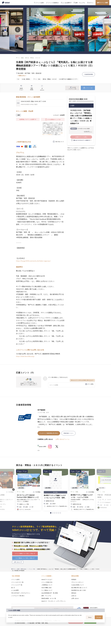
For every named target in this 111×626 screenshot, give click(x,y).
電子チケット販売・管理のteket (18, 569)
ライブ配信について (46, 590)
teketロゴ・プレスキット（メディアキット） (53, 601)
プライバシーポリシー (77, 582)
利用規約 (73, 579)
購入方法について (60, 141)
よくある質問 (15, 590)
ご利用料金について (46, 585)
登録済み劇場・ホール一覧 (48, 598)
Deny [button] (89, 617)
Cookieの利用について (77, 585)
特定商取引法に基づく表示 (78, 590)
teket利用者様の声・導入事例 (49, 593)
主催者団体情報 (88, 74)
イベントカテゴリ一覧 (17, 582)
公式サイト (42, 447)
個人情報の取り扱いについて (79, 587)
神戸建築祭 (41, 410)
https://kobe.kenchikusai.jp (25, 356)
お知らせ (73, 595)
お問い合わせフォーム (62, 439)
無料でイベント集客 (102, 2)
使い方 (13, 587)
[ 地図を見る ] (22, 75)
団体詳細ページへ (68, 433)
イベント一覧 (31, 569)
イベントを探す (15, 579)
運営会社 (73, 593)
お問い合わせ (75, 598)
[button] (50, 512)
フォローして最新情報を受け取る (49, 433)
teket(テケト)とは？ (46, 579)
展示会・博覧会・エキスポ (32, 57)
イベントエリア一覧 (16, 585)
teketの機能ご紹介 (46, 587)
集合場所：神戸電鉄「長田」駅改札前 (39, 623)
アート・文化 (20, 57)
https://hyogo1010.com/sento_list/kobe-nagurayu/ (33, 261)
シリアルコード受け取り (18, 595)
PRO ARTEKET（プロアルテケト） (21, 593)
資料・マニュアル (46, 595)
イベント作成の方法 (46, 582)
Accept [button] (99, 617)
